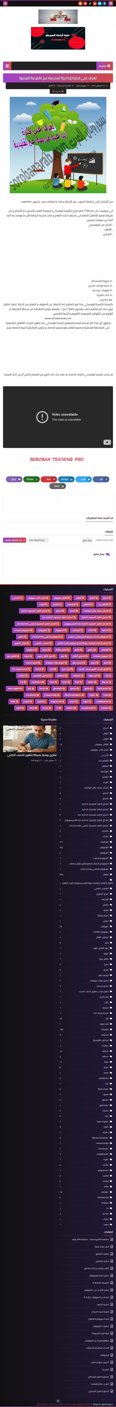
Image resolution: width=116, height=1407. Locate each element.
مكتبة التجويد (103, 1304)
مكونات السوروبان (101, 1326)
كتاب (51, 669)
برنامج (90, 650)
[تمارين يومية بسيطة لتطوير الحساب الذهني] (29, 738)
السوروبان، (42, 630)
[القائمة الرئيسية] (7, 66)
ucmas (45, 708)
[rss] (80, 3)
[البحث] (5, 3)
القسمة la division (101, 1283)
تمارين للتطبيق (102, 1261)
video (18, 708)
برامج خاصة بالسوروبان (99, 1276)
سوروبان (30, 650)
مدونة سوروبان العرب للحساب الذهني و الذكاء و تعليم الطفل (63, 1404)
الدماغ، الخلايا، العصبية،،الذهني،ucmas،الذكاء (36, 624)
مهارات (21, 675)
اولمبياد (104, 650)
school (26, 701)
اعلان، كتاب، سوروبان (37, 598)
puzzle (40, 701)
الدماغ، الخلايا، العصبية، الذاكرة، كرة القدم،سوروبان (86, 624)
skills (13, 701)
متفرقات (76, 675)
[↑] (58, 1401)
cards (52, 682)
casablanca (36, 682)
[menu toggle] (110, 3)
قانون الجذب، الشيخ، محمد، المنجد (93, 669)
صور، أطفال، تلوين (45, 656)
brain (65, 682)
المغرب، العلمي (42, 643)
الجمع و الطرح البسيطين (98, 1377)
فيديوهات (104, 1355)
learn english (13, 688)
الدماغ (72, 611)
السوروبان (59, 630)
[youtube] (95, 3)
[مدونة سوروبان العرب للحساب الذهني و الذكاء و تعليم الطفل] (58, 16)
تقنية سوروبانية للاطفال (98, 1319)
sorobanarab (87, 708)
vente (31, 708)
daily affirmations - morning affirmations (90, 1239)
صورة (26, 656)
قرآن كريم (66, 669)
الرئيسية (102, 66)
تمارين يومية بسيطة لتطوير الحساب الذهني (31, 754)
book (77, 682)
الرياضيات (76, 630)
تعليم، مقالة (61, 650)
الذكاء (91, 630)
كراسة (38, 669)
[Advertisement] (58, 258)
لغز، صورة (93, 675)
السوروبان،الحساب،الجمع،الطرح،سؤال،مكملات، (88, 637)
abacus (105, 682)
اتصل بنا (105, 1369)
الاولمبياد (71, 604)
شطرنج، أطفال (78, 656)
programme (56, 701)
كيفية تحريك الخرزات (100, 1312)
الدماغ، (59, 611)
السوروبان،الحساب (22, 630)
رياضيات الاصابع (102, 1254)
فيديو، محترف (32, 663)
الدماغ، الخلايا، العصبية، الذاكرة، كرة (57, 617)
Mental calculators (73, 695)
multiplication (102, 701)
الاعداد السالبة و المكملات (97, 1348)
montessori (31, 695)
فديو (106, 663)
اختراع (105, 598)
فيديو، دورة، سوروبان (55, 663)
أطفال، (78, 598)
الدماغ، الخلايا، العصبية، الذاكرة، (94, 617)
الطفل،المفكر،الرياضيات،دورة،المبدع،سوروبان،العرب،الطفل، (82, 643)
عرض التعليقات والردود (13, 540)
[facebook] (104, 3)
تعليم (77, 650)
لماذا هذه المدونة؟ (100, 1333)
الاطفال (86, 604)
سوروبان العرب (49, 760)
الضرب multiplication (100, 1384)
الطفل (21, 637)
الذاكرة (105, 630)
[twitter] (100, 3)
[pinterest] (85, 3)
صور (62, 656)
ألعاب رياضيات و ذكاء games (96, 1268)
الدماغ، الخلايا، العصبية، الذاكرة (34, 611)
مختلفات (60, 675)
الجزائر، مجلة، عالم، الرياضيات (96, 611)
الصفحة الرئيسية (64, 85)
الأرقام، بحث (103, 604)
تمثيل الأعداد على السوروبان (96, 1290)
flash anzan (103, 688)
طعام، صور (11, 656)
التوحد (42, 604)
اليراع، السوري (20, 643)
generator (57, 688)
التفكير (56, 604)
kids (29, 688)
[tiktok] (90, 3)
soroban (104, 708)
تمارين (45, 650)
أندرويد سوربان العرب (99, 1362)
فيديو (93, 663)
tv (57, 708)
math (105, 695)
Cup (21, 682)
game (87, 688)
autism (91, 682)
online (72, 701)
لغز (106, 675)
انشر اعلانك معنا (102, 1247)
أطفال (50, 85)
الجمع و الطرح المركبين (99, 1391)
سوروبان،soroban (100, 656)
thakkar (69, 708)
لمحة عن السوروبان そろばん (96, 1297)
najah (85, 701)
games (73, 688)
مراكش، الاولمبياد (41, 675)
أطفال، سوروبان (61, 598)
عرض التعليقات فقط (37, 540)
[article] (32, 503)
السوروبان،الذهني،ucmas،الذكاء (46, 637)
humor (42, 688)
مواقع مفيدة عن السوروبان (97, 1341)
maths (92, 695)
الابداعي (16, 598)
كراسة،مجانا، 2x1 (19, 669)
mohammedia (50, 695)
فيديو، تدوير (77, 663)
